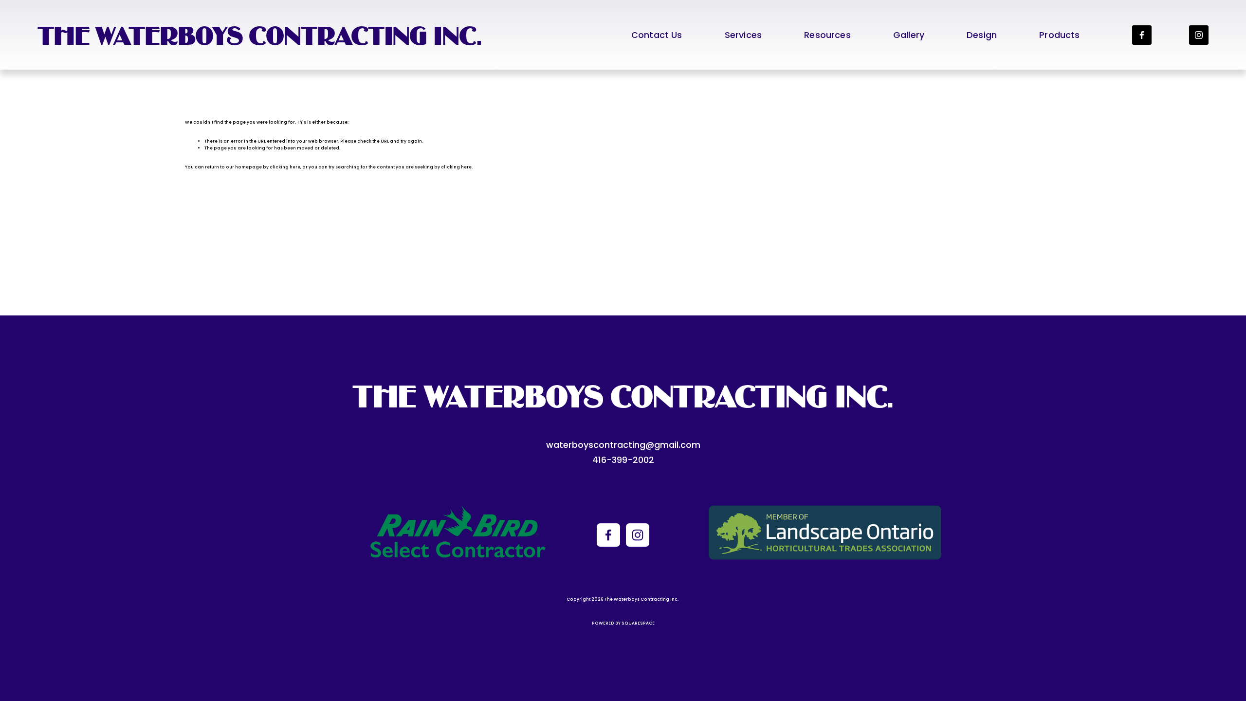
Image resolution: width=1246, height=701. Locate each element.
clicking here (285, 167)
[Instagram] (1199, 35)
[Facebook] (1142, 35)
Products (1059, 34)
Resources (827, 34)
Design (982, 34)
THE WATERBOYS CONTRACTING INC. (259, 35)
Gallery (908, 34)
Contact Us (656, 34)
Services (743, 34)
